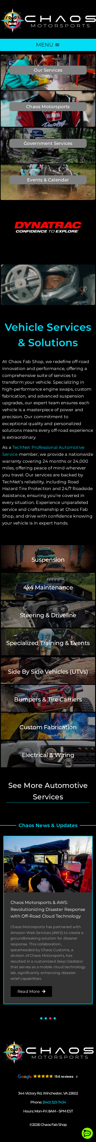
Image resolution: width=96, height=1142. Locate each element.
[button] (41, 1018)
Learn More (48, 78)
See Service (48, 558)
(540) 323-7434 (54, 1102)
